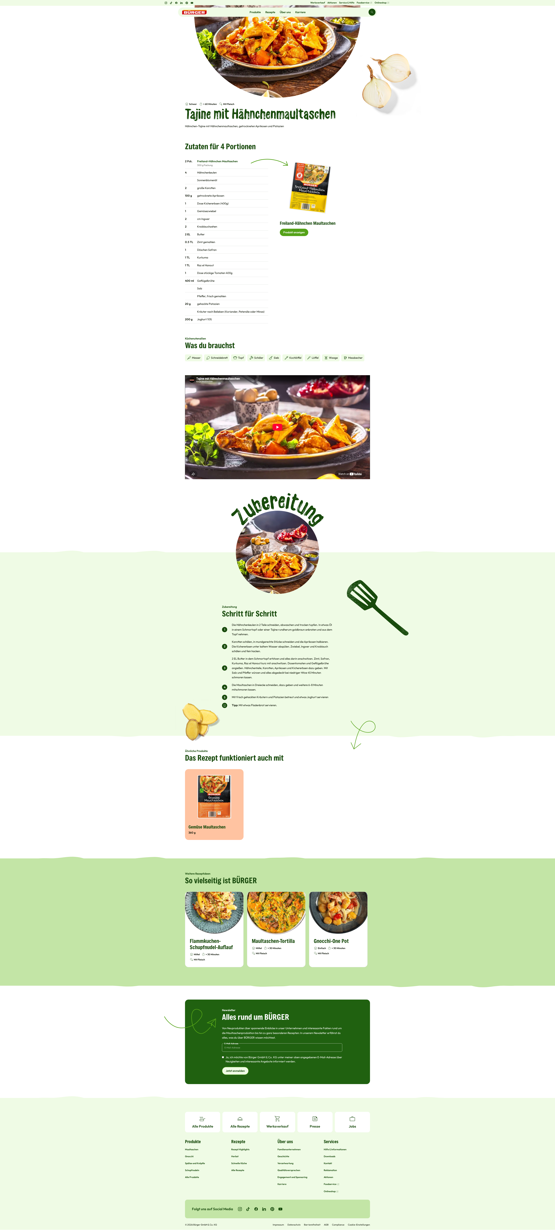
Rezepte (270, 12)
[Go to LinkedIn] (264, 1209)
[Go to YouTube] (280, 1209)
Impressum (278, 1224)
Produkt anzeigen (294, 232)
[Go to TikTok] (248, 1209)
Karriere (300, 12)
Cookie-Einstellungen (359, 1224)
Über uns (285, 12)
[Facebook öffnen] (176, 2)
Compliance (338, 1224)
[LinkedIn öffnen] (181, 2)
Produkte (255, 12)
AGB (326, 1224)
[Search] (372, 12)
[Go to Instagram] (240, 1209)
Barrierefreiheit (312, 1224)
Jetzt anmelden (235, 1071)
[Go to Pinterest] (272, 1209)
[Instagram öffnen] (165, 2)
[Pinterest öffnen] (186, 2)
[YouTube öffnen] (191, 2)
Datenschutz (293, 1224)
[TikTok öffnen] (171, 2)
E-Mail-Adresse (231, 1043)
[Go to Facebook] (256, 1209)
